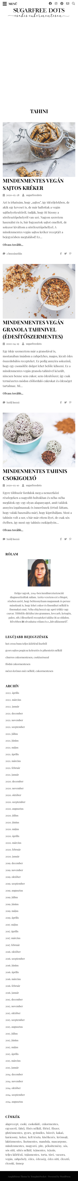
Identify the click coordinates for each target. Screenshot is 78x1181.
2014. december (14, 1074)
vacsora (60, 1154)
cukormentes (50, 1124)
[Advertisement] (39, 59)
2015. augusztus (14, 1027)
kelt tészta (34, 1137)
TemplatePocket (38, 1176)
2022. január (12, 706)
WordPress (65, 1176)
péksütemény (53, 1146)
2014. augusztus (14, 1101)
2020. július (11, 815)
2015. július (11, 1033)
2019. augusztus (14, 890)
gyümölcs (38, 1133)
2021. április (12, 754)
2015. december (14, 999)
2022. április (12, 693)
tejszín (51, 1150)
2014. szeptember (15, 1094)
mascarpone (59, 1141)
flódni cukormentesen (17, 664)
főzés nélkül (33, 1128)
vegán (9, 1159)
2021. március (13, 761)
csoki (23, 1124)
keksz (22, 1137)
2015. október (12, 1013)
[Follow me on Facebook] (50, 3)
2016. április (12, 972)
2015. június (11, 1040)
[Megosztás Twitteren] (65, 254)
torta (44, 1154)
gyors (27, 1133)
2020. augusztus (14, 808)
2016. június (12, 965)
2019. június (12, 904)
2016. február (12, 986)
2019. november (14, 870)
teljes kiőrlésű (14, 1154)
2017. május (11, 924)
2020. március (13, 842)
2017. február (12, 945)
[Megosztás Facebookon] (61, 254)
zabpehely (20, 1159)
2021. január (12, 774)
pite (40, 1146)
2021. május (11, 747)
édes (31, 1159)
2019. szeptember (15, 883)
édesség (41, 1159)
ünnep (20, 1163)
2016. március (13, 979)
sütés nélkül (24, 1150)
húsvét (50, 1133)
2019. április (12, 917)
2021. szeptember (15, 727)
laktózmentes (13, 1141)
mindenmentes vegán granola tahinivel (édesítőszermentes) (33, 329)
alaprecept (11, 1124)
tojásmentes (31, 1154)
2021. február (12, 768)
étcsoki (9, 1163)
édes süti (53, 1159)
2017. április (11, 931)
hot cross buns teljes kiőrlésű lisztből (26, 643)
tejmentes (39, 1150)
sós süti (10, 1150)
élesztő (65, 1159)
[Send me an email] (67, 3)
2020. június (12, 822)
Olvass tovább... (13, 245)
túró (51, 1154)
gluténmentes (13, 1133)
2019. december (14, 863)
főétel (46, 1128)
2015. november (14, 1006)
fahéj (21, 1128)
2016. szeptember (15, 958)
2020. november (14, 788)
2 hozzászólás (14, 253)
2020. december (14, 781)
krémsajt (62, 1137)
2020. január (12, 856)
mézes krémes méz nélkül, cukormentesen (29, 671)
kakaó (59, 1133)
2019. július (11, 897)
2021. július (11, 734)
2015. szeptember (15, 1020)
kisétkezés (48, 1137)
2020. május (12, 829)
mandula (44, 1141)
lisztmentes (30, 1141)
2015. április (12, 1054)
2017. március (12, 938)
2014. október (13, 1088)
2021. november (14, 720)
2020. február (13, 849)
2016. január (12, 992)
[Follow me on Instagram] (56, 3)
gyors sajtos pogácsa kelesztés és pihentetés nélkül (33, 650)
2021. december (14, 713)
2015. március (12, 1060)
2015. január (12, 1067)
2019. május (11, 911)
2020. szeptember (15, 802)
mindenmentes (14, 1146)
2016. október (13, 951)
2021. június (12, 740)
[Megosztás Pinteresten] (70, 254)
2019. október (13, 877)
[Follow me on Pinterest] (62, 3)
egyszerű (11, 1128)
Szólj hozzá (13, 402)
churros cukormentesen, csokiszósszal (27, 657)
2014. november (14, 1081)
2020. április (12, 836)
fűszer (55, 1128)
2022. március (13, 699)
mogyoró (31, 1146)
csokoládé (34, 1124)
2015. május (11, 1047)
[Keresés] (73, 3)
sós (65, 1146)
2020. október (13, 795)
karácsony (11, 1137)
